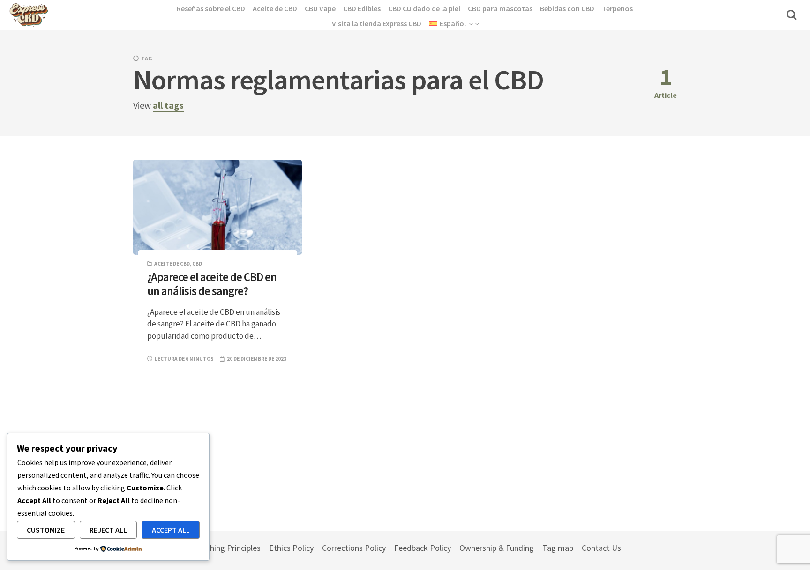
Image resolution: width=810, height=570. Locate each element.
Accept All (171, 529)
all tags (168, 105)
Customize (46, 529)
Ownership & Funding (496, 547)
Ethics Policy (291, 547)
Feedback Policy (422, 547)
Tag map (557, 547)
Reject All (108, 529)
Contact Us (601, 547)
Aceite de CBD (172, 263)
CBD (197, 263)
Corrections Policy (354, 547)
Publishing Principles (225, 547)
